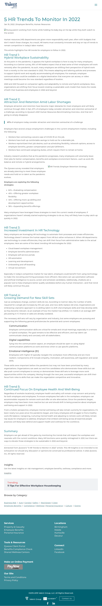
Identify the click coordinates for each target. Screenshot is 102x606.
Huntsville (59, 533)
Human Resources (42, 24)
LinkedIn (58, 549)
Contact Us (67, 598)
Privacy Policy (11, 580)
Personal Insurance (14, 533)
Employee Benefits (24, 24)
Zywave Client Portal (14, 546)
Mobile (57, 530)
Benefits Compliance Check (18, 549)
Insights (7, 473)
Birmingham (60, 527)
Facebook (59, 552)
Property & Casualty (14, 527)
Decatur (58, 536)
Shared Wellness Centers (16, 552)
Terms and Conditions (15, 577)
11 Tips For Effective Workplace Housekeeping (34, 485)
